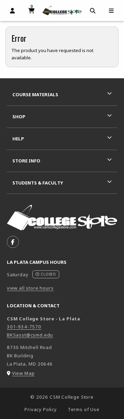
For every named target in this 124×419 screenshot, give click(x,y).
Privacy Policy (40, 409)
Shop (18, 116)
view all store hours (30, 288)
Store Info (26, 161)
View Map (23, 373)
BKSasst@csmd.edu (30, 335)
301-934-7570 (24, 326)
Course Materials (35, 94)
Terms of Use (84, 409)
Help (18, 139)
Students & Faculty (37, 183)
